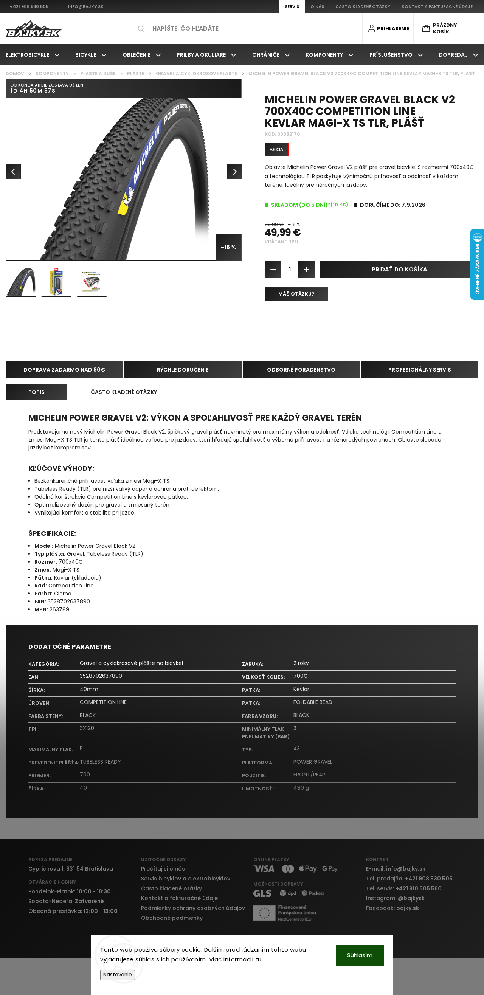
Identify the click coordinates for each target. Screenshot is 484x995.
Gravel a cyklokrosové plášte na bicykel (131, 663)
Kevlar (301, 689)
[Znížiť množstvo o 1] (273, 269)
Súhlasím (359, 955)
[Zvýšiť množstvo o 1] (306, 269)
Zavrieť (464, 322)
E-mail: (395, 869)
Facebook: (392, 908)
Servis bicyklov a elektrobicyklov (185, 878)
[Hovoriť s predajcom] (296, 294)
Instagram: (395, 898)
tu (258, 959)
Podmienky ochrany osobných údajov (193, 908)
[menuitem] (33, 54)
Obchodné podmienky (172, 918)
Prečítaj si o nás (163, 869)
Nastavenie (117, 974)
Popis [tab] (36, 392)
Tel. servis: (404, 888)
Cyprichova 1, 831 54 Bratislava (70, 869)
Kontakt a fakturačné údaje (179, 898)
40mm (89, 689)
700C (300, 676)
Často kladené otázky (171, 888)
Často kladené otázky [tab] (124, 392)
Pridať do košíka (399, 269)
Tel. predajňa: (409, 878)
